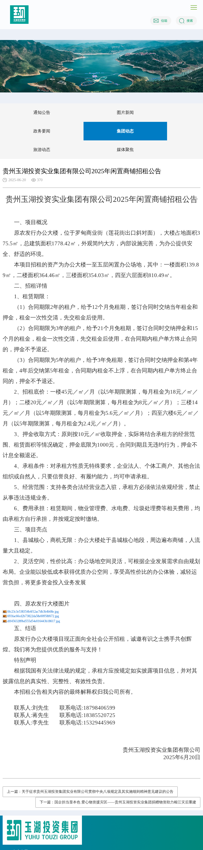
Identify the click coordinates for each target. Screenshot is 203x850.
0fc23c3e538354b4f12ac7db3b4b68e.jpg (33, 611)
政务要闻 (41, 131)
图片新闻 (125, 112)
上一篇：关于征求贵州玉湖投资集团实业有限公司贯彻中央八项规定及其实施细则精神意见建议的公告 (90, 792)
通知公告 (41, 112)
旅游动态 (41, 149)
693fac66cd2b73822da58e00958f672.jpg (33, 616)
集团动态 (125, 131)
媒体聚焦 (125, 149)
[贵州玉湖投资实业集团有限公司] (19, 14)
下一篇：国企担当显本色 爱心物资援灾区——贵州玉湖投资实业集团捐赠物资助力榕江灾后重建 (118, 802)
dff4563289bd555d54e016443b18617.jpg (33, 621)
